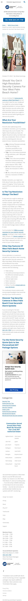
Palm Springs (8, 461)
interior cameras (18, 236)
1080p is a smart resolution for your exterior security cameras (12, 232)
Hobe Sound (18, 461)
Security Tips (6, 401)
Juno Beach (8, 445)
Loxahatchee (18, 457)
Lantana (7, 451)
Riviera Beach (8, 457)
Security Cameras (7, 407)
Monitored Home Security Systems (12, 415)
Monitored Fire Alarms (8, 413)
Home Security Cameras (9, 411)
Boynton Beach (18, 454)
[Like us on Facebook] (3, 571)
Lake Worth (17, 451)
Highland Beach (9, 436)
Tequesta (17, 445)
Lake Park (7, 441)
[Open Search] (24, 2)
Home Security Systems (9, 405)
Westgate (7, 454)
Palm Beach (18, 448)
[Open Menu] (1, 2)
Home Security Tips (8, 403)
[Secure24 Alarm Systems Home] (14, 7)
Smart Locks (5, 409)
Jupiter (16, 441)
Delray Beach (8, 464)
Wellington (8, 448)
